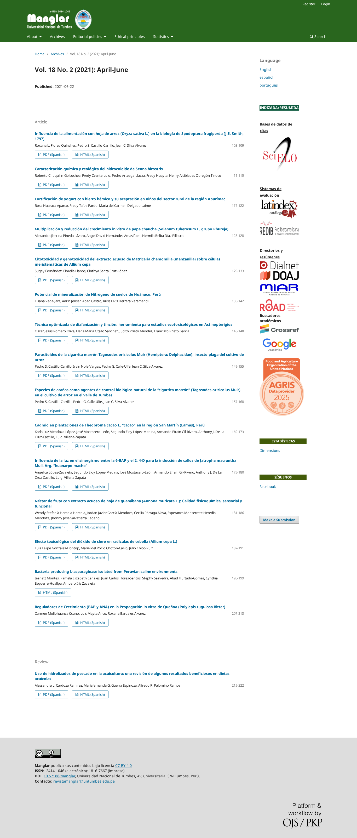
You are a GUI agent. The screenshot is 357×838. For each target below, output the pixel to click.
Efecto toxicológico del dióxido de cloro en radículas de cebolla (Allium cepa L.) (106, 541)
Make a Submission (279, 519)
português (269, 85)
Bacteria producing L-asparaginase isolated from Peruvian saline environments (106, 571)
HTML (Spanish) (92, 154)
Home (39, 54)
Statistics (161, 36)
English (266, 69)
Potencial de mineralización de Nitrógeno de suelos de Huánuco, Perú (98, 294)
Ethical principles (129, 36)
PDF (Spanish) (53, 154)
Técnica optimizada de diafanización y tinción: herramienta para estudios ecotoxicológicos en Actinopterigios (133, 324)
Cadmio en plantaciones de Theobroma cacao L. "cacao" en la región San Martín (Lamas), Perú (120, 425)
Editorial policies (88, 36)
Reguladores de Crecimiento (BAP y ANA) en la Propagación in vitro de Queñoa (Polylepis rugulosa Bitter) (130, 606)
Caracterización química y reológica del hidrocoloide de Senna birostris (99, 168)
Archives (57, 36)
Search (319, 36)
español (266, 77)
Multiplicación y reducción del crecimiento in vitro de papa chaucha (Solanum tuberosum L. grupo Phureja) (131, 228)
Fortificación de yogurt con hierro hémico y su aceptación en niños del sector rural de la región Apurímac (130, 198)
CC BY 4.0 (123, 765)
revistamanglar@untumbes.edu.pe (84, 781)
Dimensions (270, 450)
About (32, 36)
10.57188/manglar (59, 775)
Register (308, 4)
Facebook (268, 486)
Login (325, 4)
